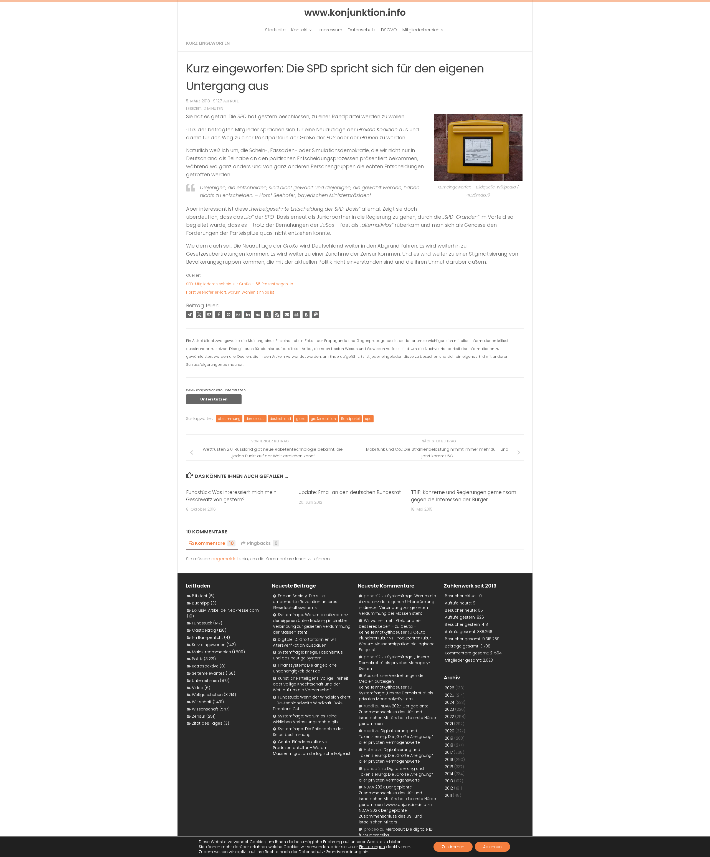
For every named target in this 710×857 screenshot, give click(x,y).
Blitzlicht (199, 596)
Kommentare (214, 543)
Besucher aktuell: (462, 596)
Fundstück (202, 623)
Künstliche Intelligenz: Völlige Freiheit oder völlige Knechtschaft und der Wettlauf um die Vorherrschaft (310, 684)
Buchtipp (201, 603)
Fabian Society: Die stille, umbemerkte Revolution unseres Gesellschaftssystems (305, 601)
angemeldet (224, 559)
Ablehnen (492, 847)
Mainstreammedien (211, 652)
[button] (189, 314)
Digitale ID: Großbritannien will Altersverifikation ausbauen (304, 642)
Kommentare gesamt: (467, 653)
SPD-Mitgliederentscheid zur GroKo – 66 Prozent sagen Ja (239, 284)
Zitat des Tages (207, 723)
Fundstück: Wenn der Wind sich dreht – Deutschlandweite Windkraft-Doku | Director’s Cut (312, 703)
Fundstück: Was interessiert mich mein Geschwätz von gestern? (231, 496)
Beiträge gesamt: (462, 646)
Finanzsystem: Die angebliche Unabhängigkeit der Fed (305, 668)
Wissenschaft (205, 709)
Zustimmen (453, 847)
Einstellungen (372, 846)
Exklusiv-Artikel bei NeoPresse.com (225, 610)
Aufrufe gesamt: (461, 631)
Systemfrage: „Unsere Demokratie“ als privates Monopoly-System (394, 662)
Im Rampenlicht (207, 637)
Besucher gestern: (463, 624)
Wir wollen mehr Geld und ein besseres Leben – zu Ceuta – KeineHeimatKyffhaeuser (390, 626)
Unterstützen (213, 399)
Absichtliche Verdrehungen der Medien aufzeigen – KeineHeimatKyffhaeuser (392, 681)
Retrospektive (205, 666)
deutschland (280, 418)
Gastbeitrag (204, 630)
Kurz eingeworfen (208, 43)
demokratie (255, 418)
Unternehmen (205, 680)
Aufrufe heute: (459, 603)
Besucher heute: (461, 610)
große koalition (323, 418)
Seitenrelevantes (208, 673)
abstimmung (229, 418)
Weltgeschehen (207, 694)
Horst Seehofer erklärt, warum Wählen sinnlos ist (230, 292)
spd (368, 418)
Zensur (198, 716)
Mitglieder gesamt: (464, 660)
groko (301, 418)
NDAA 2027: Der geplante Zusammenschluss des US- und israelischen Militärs (390, 816)
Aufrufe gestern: (461, 617)
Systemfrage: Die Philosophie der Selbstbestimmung (308, 731)
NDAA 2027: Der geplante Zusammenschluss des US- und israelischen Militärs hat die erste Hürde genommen (397, 714)
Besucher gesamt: (463, 639)
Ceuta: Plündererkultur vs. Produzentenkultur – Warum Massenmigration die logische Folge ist (312, 747)
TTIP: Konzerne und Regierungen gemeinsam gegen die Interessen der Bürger (463, 496)
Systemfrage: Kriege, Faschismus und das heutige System (308, 655)
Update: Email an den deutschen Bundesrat (350, 492)
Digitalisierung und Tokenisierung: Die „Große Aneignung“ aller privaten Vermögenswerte (396, 736)
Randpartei (350, 418)
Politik (197, 659)
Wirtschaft (202, 702)
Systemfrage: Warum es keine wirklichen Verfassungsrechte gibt (306, 719)
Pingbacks (262, 543)
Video (197, 687)
